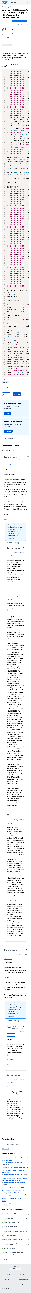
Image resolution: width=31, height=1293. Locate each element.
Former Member (12, 30)
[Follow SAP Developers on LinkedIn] (20, 1269)
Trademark (8, 1284)
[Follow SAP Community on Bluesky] (14, 1269)
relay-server (5, 382)
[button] (3, 37)
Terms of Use (23, 1274)
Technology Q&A (8, 7)
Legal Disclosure (23, 1279)
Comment (17, 394)
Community (12, 2)
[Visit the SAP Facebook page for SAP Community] (11, 1269)
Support (23, 1284)
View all (4, 1259)
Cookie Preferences (7, 1288)
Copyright (7, 1279)
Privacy (8, 1274)
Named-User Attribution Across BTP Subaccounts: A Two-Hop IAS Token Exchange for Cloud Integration (13, 1190)
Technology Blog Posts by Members (14, 1182)
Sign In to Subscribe (19, 21)
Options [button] (28, 21)
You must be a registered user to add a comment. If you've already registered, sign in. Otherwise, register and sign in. (15, 530)
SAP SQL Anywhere (7, 45)
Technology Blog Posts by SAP (12, 1162)
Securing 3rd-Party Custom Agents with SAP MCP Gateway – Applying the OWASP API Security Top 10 (15, 1170)
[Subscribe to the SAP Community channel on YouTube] (17, 1269)
